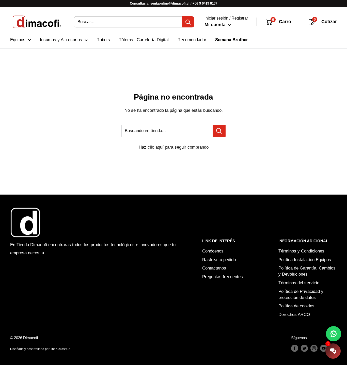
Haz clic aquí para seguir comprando (174, 147)
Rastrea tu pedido (219, 259)
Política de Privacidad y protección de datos (300, 294)
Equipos (17, 39)
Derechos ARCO (294, 314)
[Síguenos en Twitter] (304, 348)
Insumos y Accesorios (61, 39)
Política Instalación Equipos (304, 259)
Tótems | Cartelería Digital (144, 39)
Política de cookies (296, 306)
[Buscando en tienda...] (219, 131)
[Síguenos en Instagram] (314, 348)
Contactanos (214, 268)
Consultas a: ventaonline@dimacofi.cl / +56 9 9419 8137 (173, 3)
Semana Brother (231, 39)
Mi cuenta (215, 24)
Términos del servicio (298, 282)
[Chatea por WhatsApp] (333, 333)
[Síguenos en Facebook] (294, 348)
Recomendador (192, 39)
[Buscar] (188, 21)
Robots (103, 39)
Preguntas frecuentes (222, 276)
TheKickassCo (60, 349)
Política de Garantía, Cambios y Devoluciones (307, 271)
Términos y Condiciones (301, 251)
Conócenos (213, 251)
